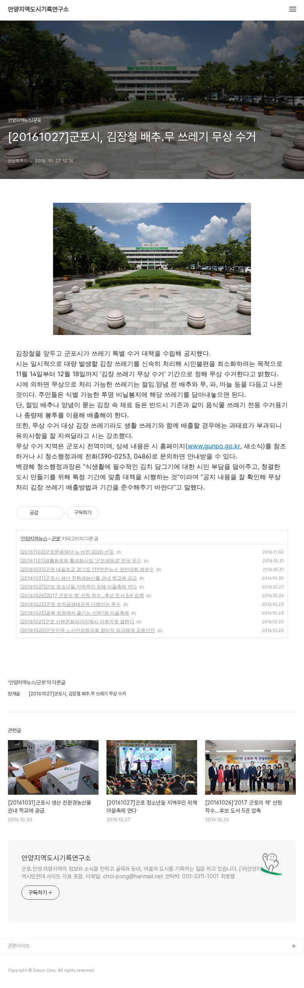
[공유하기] (46, 513)
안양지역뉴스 (34, 538)
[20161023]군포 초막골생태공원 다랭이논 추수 (70, 604)
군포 (55, 538)
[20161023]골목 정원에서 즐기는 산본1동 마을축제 (74, 613)
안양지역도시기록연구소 (38, 9)
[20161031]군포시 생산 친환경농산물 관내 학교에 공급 (78, 578)
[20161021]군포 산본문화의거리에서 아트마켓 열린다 (77, 621)
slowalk (17, 972)
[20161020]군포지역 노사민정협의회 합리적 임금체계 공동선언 (87, 630)
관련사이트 (19, 946)
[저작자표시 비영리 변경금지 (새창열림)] (109, 513)
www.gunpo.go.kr (214, 446)
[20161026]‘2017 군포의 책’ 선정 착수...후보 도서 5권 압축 (82, 595)
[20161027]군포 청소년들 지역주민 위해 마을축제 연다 (78, 587)
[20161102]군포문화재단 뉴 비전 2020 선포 (67, 552)
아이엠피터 (19, 959)
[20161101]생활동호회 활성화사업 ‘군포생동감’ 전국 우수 (80, 560)
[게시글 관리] (56, 513)
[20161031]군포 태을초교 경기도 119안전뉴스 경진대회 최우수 (87, 569)
